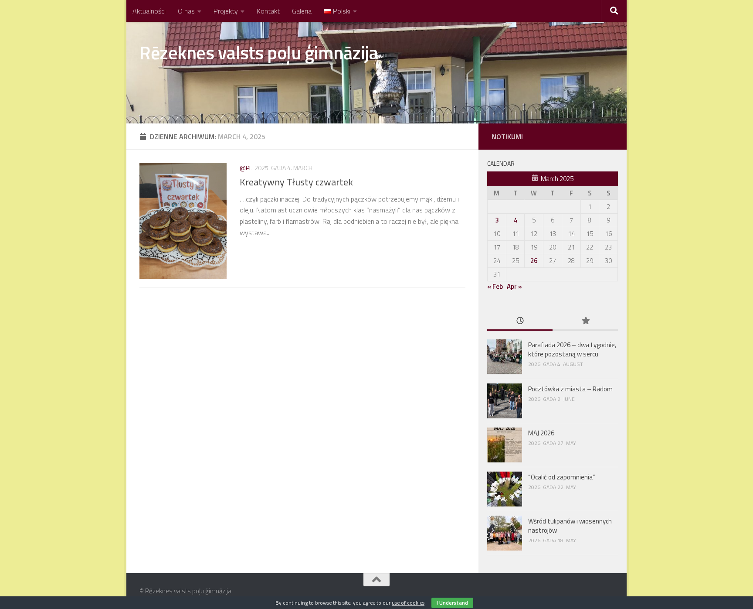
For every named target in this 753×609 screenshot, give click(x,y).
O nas (186, 11)
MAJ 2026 (541, 433)
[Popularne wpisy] (585, 321)
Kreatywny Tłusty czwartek (296, 181)
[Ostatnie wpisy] (520, 321)
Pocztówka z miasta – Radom (571, 389)
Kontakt (268, 11)
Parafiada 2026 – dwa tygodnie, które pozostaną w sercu (572, 349)
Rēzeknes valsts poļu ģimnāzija (258, 52)
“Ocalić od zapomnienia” (561, 477)
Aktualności (149, 11)
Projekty (226, 11)
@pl (246, 167)
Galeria (302, 11)
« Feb (495, 286)
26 (533, 261)
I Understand (452, 603)
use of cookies (408, 603)
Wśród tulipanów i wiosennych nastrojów (570, 525)
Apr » (514, 286)
